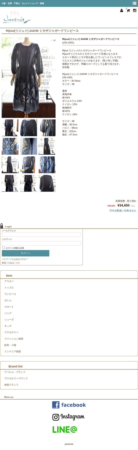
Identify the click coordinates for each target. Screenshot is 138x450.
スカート (9, 306)
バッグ (7, 313)
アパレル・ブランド (15, 372)
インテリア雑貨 (12, 351)
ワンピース (10, 294)
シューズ (9, 319)
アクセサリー (11, 332)
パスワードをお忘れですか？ (15, 259)
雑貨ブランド (11, 384)
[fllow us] (69, 404)
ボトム (7, 300)
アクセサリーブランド (16, 378)
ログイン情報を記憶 (14, 248)
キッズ (7, 326)
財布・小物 (10, 345)
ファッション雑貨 (13, 338)
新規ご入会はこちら (11, 263)
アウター (9, 281)
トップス (9, 287)
